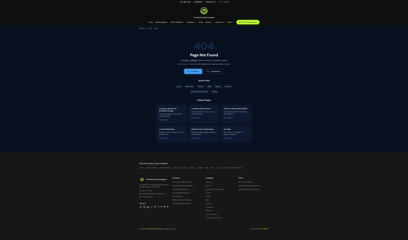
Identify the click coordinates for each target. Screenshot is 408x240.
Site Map (209, 211)
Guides (218, 86)
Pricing (201, 22)
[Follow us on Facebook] (140, 207)
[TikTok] (225, 2)
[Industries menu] (195, 22)
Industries (190, 22)
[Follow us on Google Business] (167, 207)
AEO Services (177, 196)
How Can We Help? (245, 182)
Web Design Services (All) (181, 203)
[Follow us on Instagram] (144, 207)
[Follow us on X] (155, 207)
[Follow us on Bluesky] (164, 207)
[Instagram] (222, 2)
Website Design (160, 22)
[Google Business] (227, 2)
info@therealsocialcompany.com (153, 194)
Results (208, 22)
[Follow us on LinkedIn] (148, 207)
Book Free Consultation (248, 22)
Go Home (195, 71)
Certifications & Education (215, 189)
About (229, 22)
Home (151, 22)
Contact (228, 86)
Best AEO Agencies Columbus (249, 189)
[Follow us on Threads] (161, 207)
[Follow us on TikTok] (152, 207)
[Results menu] (212, 22)
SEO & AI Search (176, 22)
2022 (150, 28)
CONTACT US (210, 2)
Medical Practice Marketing (182, 200)
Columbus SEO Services (181, 189)
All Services (189, 86)
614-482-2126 (185, 2)
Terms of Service (211, 214)
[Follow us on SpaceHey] (158, 207)
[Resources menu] (224, 22)
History (208, 186)
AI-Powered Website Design (182, 182)
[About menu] (233, 22)
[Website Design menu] (167, 22)
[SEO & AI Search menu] (183, 22)
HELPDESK (198, 2)
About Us (209, 182)
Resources (219, 22)
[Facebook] (219, 2)
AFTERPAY (265, 229)
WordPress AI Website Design (183, 186)
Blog (209, 86)
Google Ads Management (181, 193)
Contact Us (215, 71)
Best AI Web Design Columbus (249, 186)
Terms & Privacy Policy (214, 218)
